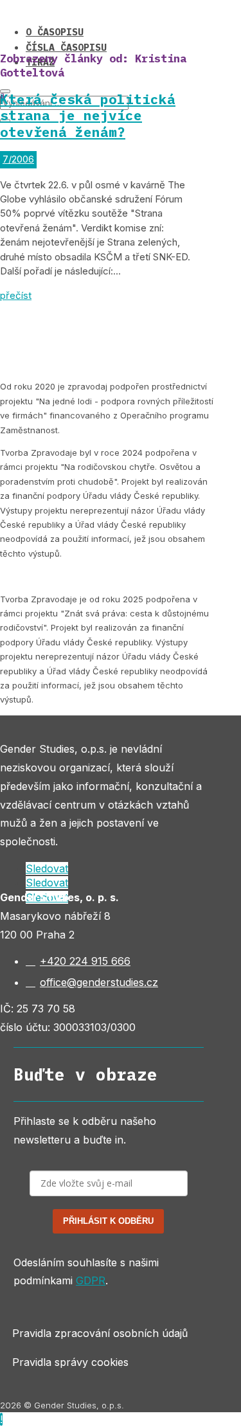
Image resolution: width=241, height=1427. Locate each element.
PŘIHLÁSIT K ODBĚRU (108, 1221)
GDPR (90, 1280)
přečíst (15, 295)
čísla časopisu (66, 47)
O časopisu (55, 32)
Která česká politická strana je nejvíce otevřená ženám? (87, 115)
